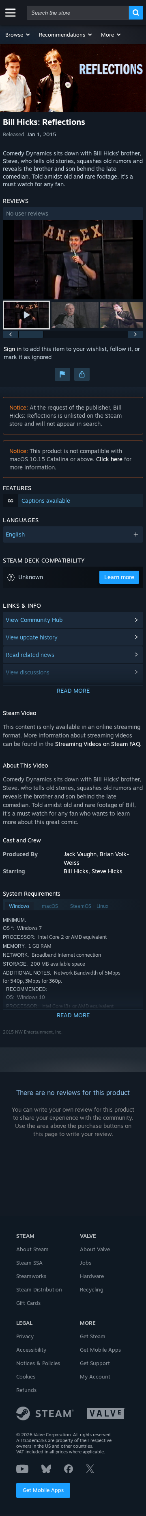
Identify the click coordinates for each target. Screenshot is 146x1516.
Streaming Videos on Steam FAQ (97, 743)
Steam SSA (29, 1262)
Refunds (26, 1390)
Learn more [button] (119, 577)
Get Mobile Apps (43, 1490)
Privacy (25, 1336)
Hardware (92, 1276)
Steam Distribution (39, 1289)
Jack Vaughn (80, 854)
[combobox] (78, 13)
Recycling (91, 1289)
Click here (109, 459)
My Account (95, 1376)
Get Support (95, 1363)
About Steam (32, 1249)
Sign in (12, 348)
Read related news (30, 654)
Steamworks (31, 1276)
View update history (32, 637)
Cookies (25, 1376)
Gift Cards (28, 1303)
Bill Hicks (76, 871)
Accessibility (31, 1349)
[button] (18, 34)
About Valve (95, 1249)
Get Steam (92, 1336)
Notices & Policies (38, 1363)
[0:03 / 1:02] (73, 259)
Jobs (85, 1262)
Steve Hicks (107, 871)
